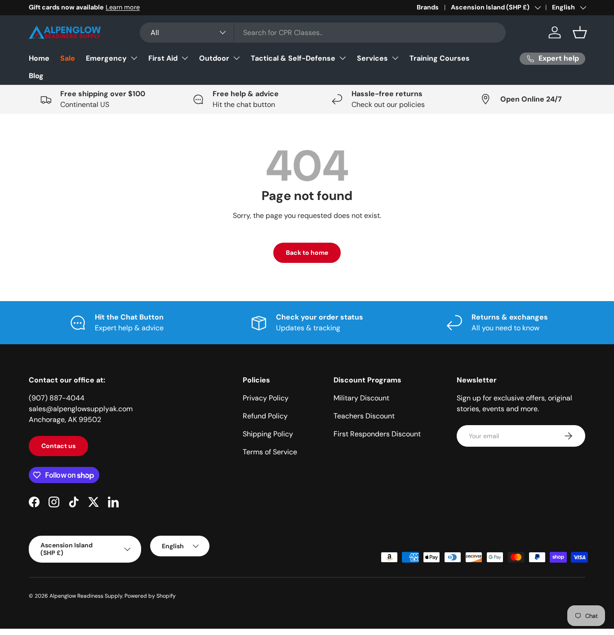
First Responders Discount (377, 434)
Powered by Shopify (150, 595)
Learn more (123, 7)
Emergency (106, 58)
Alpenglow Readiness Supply (85, 595)
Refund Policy (265, 416)
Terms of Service (270, 452)
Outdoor (214, 58)
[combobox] (323, 32)
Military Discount (361, 398)
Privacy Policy (266, 398)
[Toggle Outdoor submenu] (236, 58)
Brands (428, 7)
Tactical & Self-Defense (293, 58)
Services (372, 58)
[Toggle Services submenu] (395, 58)
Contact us (58, 446)
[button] (580, 32)
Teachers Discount (364, 416)
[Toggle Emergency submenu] (134, 58)
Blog (36, 75)
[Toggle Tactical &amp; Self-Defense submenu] (342, 58)
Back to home (307, 253)
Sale (67, 58)
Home (39, 58)
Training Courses (439, 58)
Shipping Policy (268, 434)
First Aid (163, 58)
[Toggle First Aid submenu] (184, 58)
